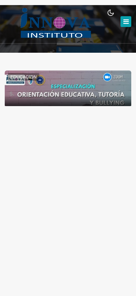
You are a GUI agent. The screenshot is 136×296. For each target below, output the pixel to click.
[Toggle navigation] (126, 21)
